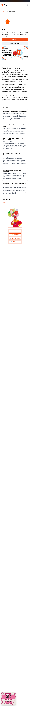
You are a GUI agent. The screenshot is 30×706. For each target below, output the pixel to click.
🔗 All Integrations (15, 241)
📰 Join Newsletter (15, 238)
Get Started (15, 39)
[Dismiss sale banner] (14, 693)
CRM (4, 202)
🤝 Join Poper (15, 231)
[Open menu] (27, 4)
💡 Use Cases (15, 234)
